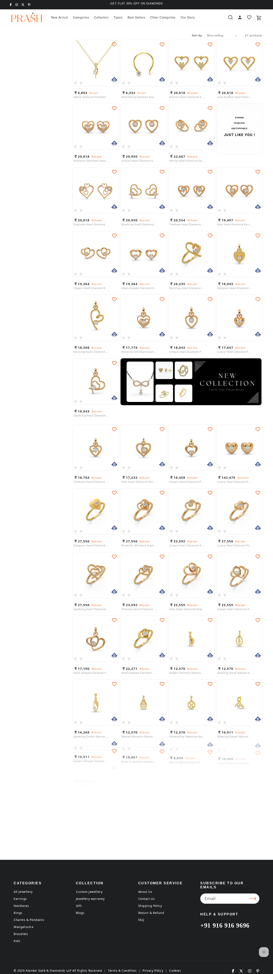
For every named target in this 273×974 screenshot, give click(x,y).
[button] (80, 17)
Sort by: (197, 35)
